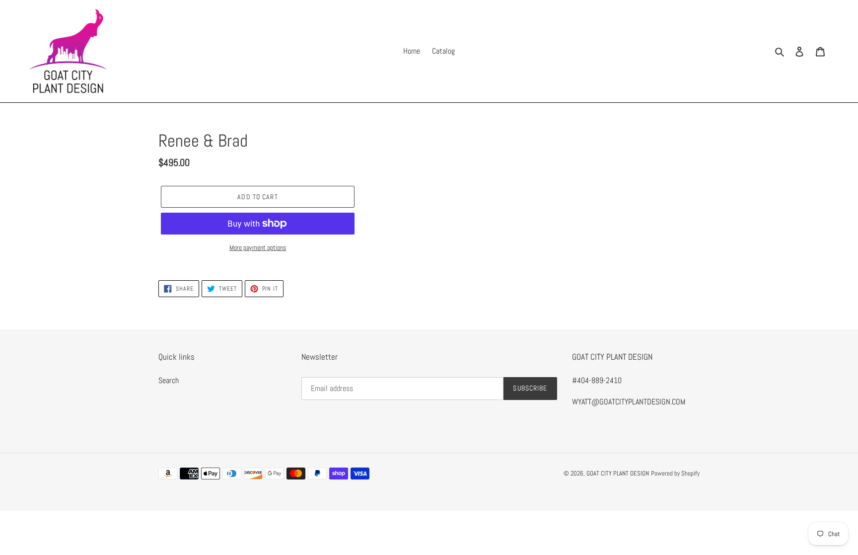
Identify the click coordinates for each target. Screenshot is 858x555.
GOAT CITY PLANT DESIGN (617, 473)
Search (168, 380)
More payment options (257, 247)
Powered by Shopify (675, 473)
